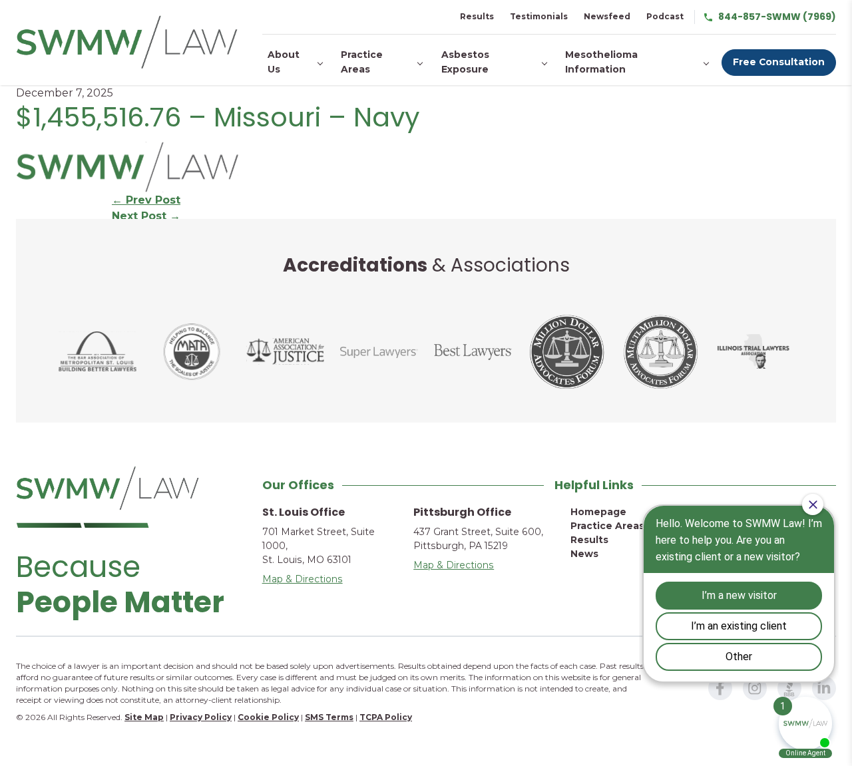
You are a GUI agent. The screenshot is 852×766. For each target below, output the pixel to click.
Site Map (144, 717)
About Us (284, 62)
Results (477, 16)
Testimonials (539, 16)
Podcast (665, 16)
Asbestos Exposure (465, 62)
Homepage (598, 511)
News (584, 553)
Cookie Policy (268, 717)
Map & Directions (302, 579)
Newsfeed (607, 16)
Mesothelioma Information (601, 62)
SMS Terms (329, 717)
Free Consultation (779, 62)
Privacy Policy (201, 717)
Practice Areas (362, 62)
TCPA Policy (385, 717)
